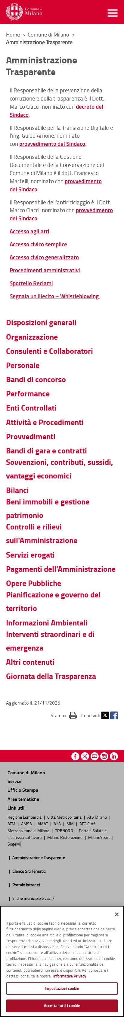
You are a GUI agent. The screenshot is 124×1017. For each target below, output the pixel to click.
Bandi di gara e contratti (46, 450)
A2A (58, 823)
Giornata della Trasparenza (51, 676)
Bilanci (17, 490)
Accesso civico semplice (38, 244)
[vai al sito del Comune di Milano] (24, 12)
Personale (22, 365)
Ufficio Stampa (23, 789)
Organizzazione (32, 336)
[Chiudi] (116, 914)
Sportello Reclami (31, 283)
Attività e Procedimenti (45, 422)
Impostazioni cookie (62, 988)
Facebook (114, 715)
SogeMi (14, 844)
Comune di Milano (49, 34)
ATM (12, 823)
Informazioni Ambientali (47, 622)
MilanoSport (99, 837)
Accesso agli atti (29, 231)
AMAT (43, 823)
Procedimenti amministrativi (45, 270)
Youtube (95, 756)
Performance (28, 393)
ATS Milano (97, 817)
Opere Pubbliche (33, 583)
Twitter (105, 715)
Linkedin (114, 756)
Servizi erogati (30, 554)
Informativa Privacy (69, 976)
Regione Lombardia (25, 817)
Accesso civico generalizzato (44, 257)
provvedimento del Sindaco (52, 143)
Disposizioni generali (41, 322)
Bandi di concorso (36, 379)
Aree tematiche (23, 798)
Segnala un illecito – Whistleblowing (55, 296)
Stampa (64, 715)
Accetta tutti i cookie (62, 1005)
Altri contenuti (30, 661)
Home (13, 34)
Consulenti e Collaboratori (49, 351)
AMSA (27, 823)
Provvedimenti (30, 436)
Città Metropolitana (64, 817)
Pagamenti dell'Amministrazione (61, 568)
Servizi (14, 781)
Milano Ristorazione (65, 837)
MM (71, 823)
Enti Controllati (31, 407)
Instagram (104, 756)
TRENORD (64, 830)
